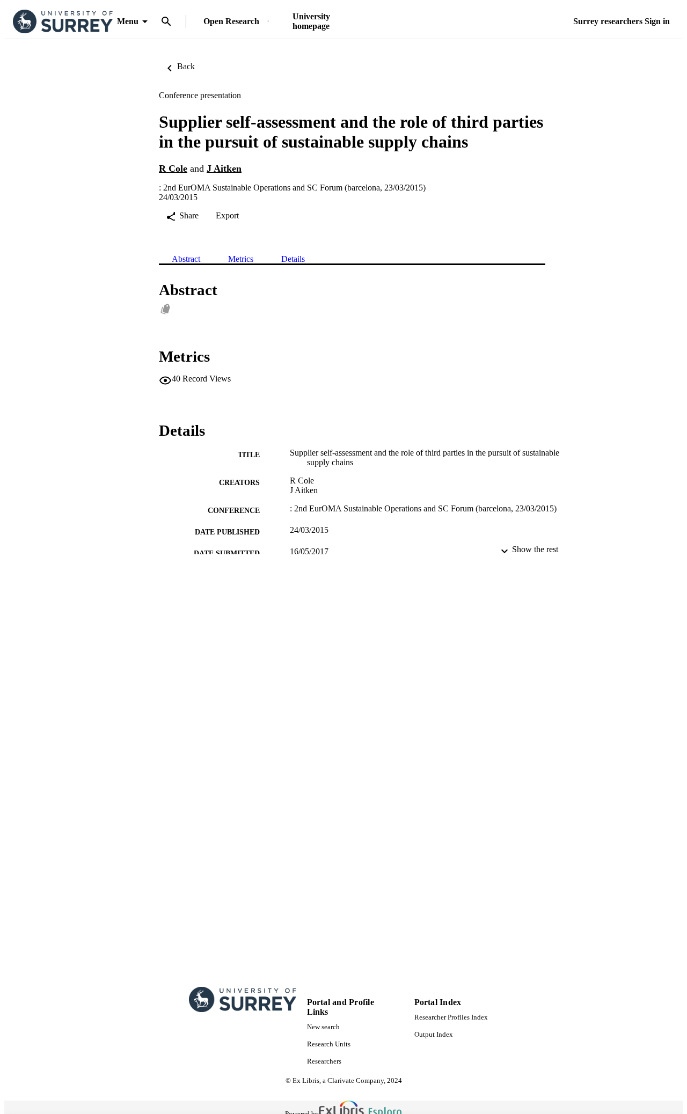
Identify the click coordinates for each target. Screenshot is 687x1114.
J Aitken (224, 168)
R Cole (173, 168)
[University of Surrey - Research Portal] (63, 22)
